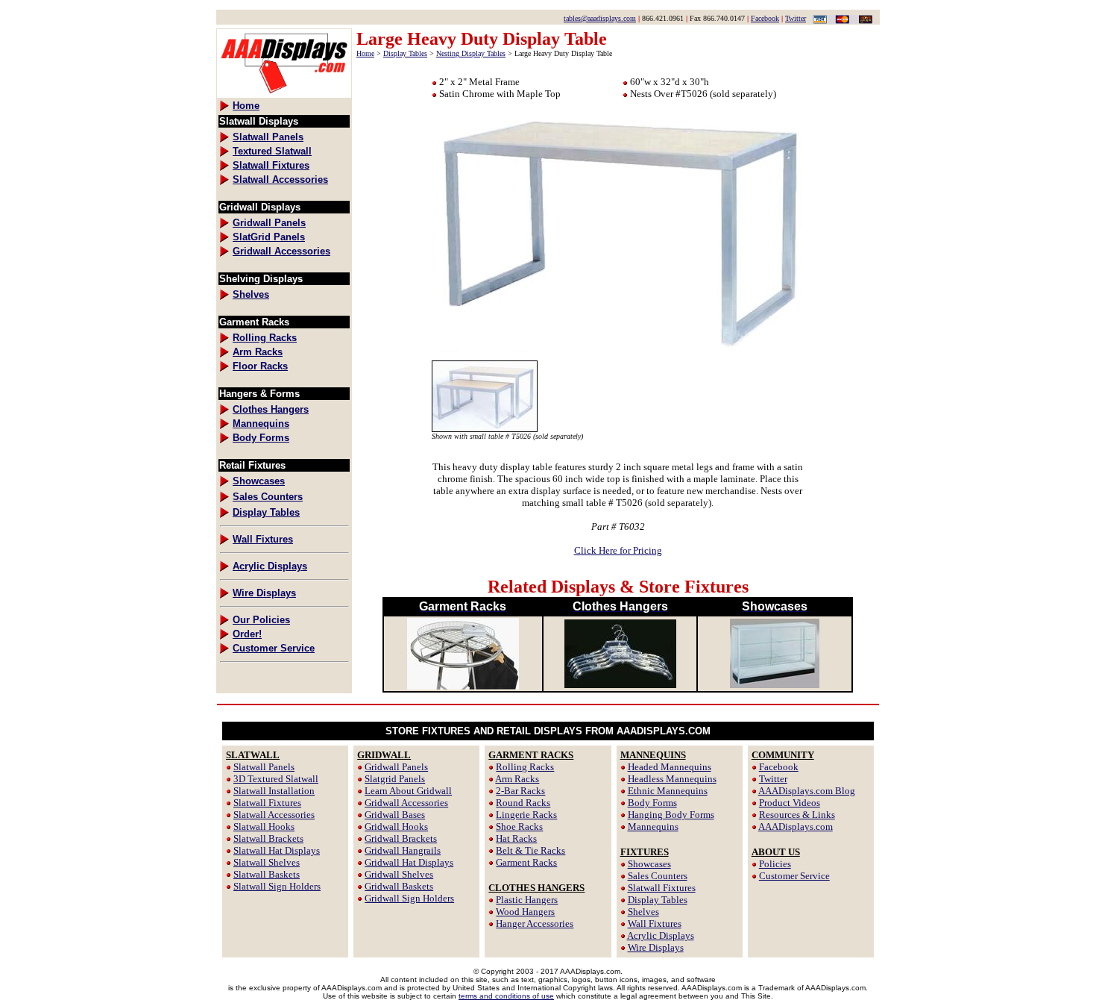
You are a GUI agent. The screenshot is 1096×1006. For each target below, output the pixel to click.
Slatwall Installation (274, 790)
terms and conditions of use (506, 996)
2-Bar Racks (520, 790)
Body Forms (652, 802)
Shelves (643, 911)
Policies (775, 863)
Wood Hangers (525, 911)
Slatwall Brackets (268, 838)
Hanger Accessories (534, 923)
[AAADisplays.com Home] (284, 93)
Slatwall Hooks (264, 826)
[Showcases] (774, 684)
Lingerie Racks (526, 814)
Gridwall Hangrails (403, 850)
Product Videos (789, 802)
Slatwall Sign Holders (277, 886)
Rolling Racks (525, 766)
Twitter (795, 18)
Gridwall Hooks (396, 826)
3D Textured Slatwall (275, 778)
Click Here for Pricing (618, 550)
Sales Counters (657, 875)
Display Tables (405, 53)
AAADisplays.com (795, 826)
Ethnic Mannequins (668, 790)
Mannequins (653, 826)
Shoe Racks (519, 826)
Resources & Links (797, 814)
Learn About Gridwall (408, 790)
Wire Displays (656, 947)
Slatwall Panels (264, 766)
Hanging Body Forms (671, 814)
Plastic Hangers (527, 899)
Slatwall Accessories (274, 814)
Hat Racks (516, 838)
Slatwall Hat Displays (276, 850)
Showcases (649, 863)
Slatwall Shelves (266, 862)
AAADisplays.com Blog (806, 790)
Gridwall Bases (395, 814)
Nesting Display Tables (471, 53)
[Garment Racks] (463, 685)
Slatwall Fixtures (267, 802)
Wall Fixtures (654, 923)
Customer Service (794, 875)
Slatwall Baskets (266, 874)
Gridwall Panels (396, 766)
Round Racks (523, 802)
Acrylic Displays (660, 935)
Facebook (765, 18)
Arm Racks (517, 778)
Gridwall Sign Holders (409, 898)
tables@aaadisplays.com (600, 18)
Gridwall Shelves (399, 874)
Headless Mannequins (672, 778)
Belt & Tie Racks (530, 850)
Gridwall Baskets (399, 886)
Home (365, 53)
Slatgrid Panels (395, 778)
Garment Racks (526, 862)
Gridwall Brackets (401, 838)
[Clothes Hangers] (620, 684)
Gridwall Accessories (406, 802)
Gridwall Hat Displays (409, 862)
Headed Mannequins (669, 766)
